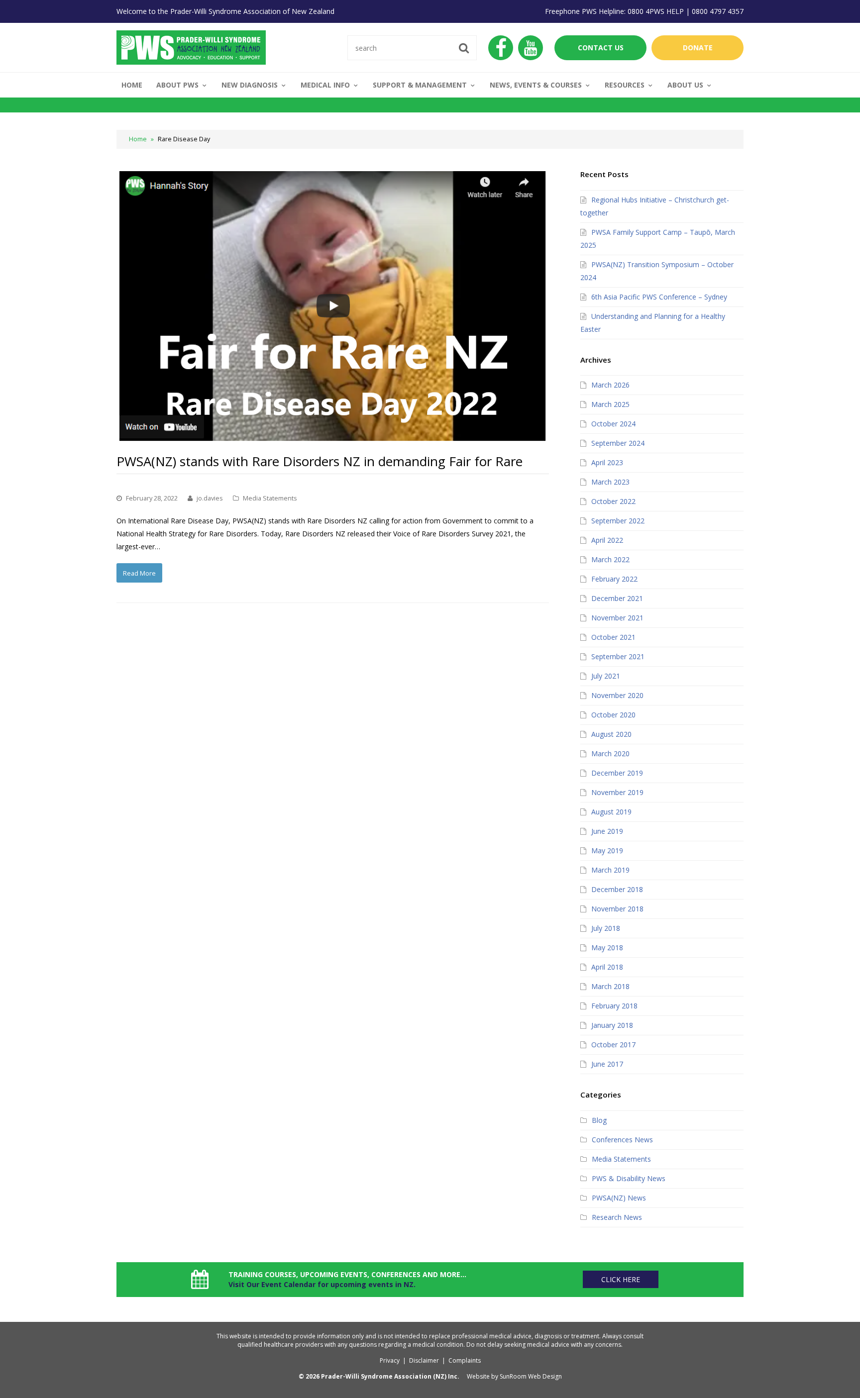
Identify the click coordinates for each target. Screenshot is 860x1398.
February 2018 (614, 1005)
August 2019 (611, 811)
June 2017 (607, 1064)
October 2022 (613, 501)
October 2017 (613, 1044)
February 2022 (614, 579)
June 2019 (607, 831)
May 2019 (607, 850)
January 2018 (612, 1025)
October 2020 (613, 714)
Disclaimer (424, 1360)
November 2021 (617, 617)
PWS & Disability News (628, 1178)
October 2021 (613, 637)
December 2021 (617, 598)
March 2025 (610, 404)
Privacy (390, 1360)
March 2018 (610, 986)
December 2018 (617, 889)
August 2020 (611, 734)
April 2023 (607, 462)
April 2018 (607, 967)
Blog (599, 1120)
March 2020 (610, 753)
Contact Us (601, 47)
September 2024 (618, 443)
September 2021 (618, 656)
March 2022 (610, 559)
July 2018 (605, 928)
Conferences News (622, 1139)
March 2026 (610, 385)
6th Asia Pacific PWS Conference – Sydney (659, 296)
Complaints (464, 1360)
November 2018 (617, 908)
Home (138, 139)
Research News (617, 1217)
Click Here (620, 1279)
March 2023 (610, 482)
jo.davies (210, 498)
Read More (139, 573)
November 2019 (617, 792)
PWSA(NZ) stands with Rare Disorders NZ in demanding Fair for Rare (319, 461)
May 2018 (607, 947)
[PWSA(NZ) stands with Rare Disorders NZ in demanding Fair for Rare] (332, 306)
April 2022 (607, 540)
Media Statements (270, 498)
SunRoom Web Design (531, 1376)
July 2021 (605, 676)
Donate (698, 47)
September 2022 (618, 520)
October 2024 (613, 423)
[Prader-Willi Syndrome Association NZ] (191, 46)
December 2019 (617, 773)
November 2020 (617, 695)
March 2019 (610, 870)
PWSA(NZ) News (619, 1197)
